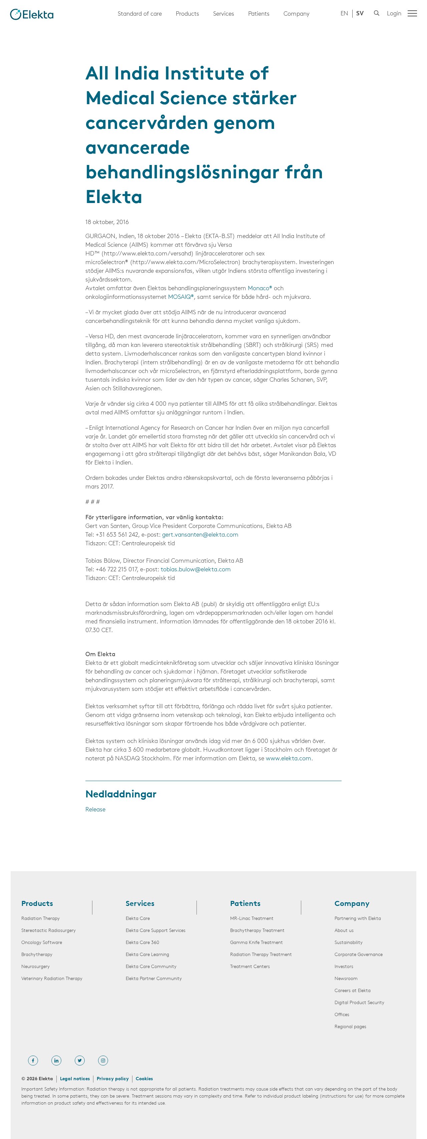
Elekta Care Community (151, 966)
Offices (342, 1014)
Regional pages (350, 1026)
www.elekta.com (288, 759)
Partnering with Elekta (358, 918)
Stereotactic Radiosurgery (48, 930)
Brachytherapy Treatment (257, 930)
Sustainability (349, 942)
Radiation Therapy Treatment (261, 954)
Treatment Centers (250, 966)
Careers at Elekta (353, 990)
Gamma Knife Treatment (256, 942)
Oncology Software (41, 942)
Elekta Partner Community (154, 978)
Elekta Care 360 (142, 942)
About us (344, 930)
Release (95, 810)
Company (297, 14)
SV (360, 14)
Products (187, 14)
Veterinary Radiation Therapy (51, 978)
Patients (259, 14)
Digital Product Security (359, 1002)
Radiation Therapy (40, 918)
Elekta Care (138, 918)
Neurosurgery (35, 966)
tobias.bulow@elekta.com (196, 570)
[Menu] (412, 13)
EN (344, 14)
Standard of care (140, 14)
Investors (344, 966)
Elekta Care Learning (147, 954)
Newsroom (346, 978)
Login (394, 14)
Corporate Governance (359, 954)
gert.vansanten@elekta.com (200, 535)
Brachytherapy (36, 954)
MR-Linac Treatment (252, 918)
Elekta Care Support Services (155, 930)
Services (223, 14)
